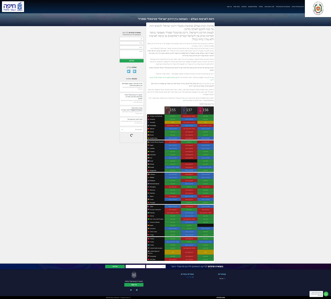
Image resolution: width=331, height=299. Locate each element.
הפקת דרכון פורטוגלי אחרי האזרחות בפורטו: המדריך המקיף (133, 97)
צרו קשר (229, 7)
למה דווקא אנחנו (269, 7)
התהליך (261, 7)
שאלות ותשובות (252, 7)
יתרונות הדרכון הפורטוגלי (283, 7)
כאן (184, 100)
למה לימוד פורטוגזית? (134, 119)
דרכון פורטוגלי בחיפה (298, 7)
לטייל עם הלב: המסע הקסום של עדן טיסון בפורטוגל (132, 84)
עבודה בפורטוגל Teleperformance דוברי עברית (131, 109)
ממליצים (244, 7)
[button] (134, 71)
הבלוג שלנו (236, 7)
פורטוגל (221, 278)
